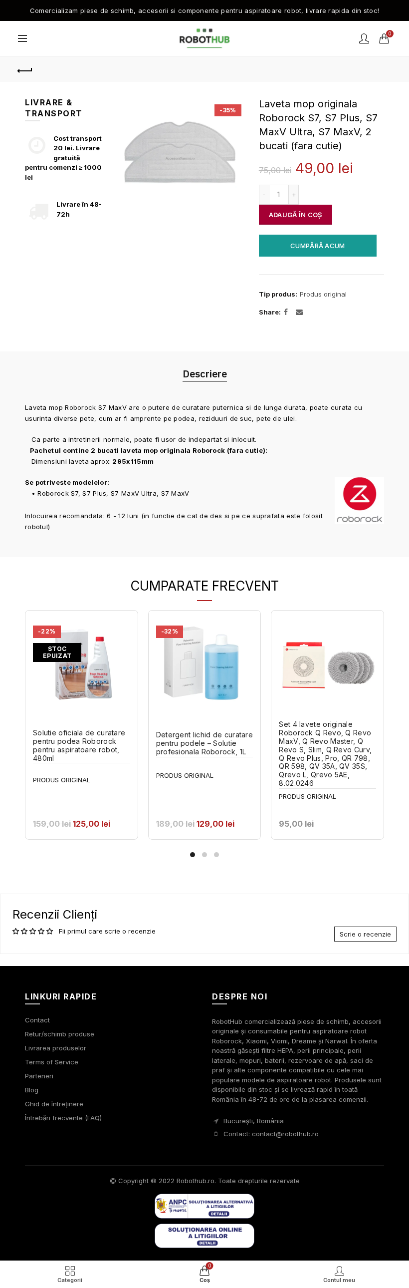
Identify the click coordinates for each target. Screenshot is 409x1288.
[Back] (25, 69)
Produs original (323, 294)
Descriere (205, 373)
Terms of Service (51, 1062)
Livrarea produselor (55, 1048)
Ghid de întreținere (54, 1104)
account (364, 38)
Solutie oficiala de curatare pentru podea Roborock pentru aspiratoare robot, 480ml (79, 745)
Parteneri (39, 1076)
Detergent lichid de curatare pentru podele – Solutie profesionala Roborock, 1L (204, 743)
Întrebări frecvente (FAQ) (63, 1118)
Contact (37, 1020)
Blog (31, 1090)
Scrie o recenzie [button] (365, 934)
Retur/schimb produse (59, 1034)
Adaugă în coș (295, 215)
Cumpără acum (317, 246)
